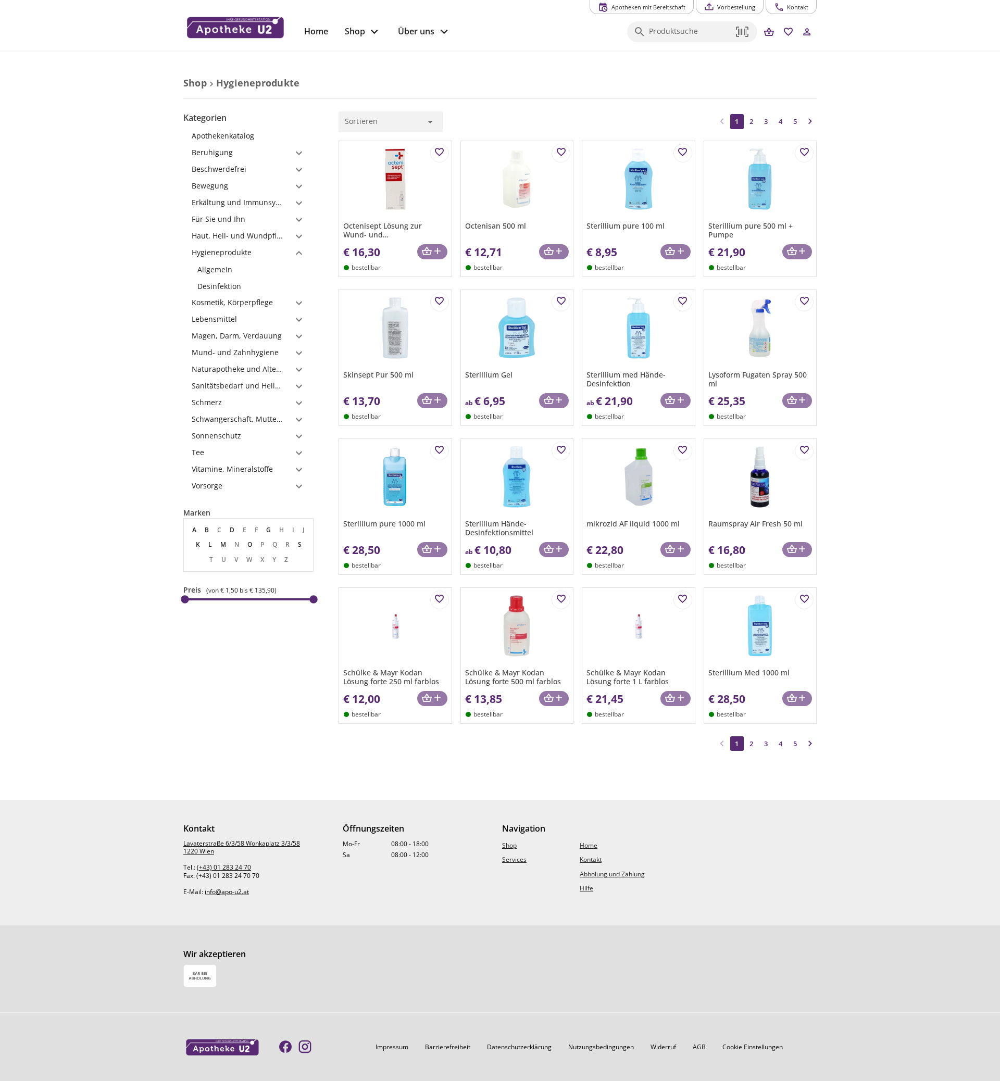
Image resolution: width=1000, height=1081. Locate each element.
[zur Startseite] (239, 28)
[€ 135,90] (313, 599)
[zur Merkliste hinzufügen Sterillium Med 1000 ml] (804, 599)
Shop (509, 845)
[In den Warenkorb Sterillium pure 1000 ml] (432, 549)
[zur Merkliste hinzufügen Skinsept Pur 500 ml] (439, 302)
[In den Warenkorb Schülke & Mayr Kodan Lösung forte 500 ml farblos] (554, 698)
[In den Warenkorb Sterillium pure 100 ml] (675, 251)
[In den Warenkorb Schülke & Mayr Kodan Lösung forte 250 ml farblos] (432, 698)
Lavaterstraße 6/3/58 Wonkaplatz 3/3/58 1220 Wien (241, 847)
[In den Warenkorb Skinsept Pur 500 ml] (432, 400)
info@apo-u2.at (227, 891)
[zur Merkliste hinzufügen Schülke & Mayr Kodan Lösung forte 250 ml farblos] (439, 599)
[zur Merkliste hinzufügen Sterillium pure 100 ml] (682, 153)
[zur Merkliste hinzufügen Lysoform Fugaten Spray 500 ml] (804, 302)
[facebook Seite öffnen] (285, 1047)
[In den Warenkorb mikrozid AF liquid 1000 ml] (675, 549)
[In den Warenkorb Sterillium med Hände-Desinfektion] (675, 400)
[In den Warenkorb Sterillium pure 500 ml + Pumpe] (797, 251)
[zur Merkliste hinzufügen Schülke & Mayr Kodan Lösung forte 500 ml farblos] (561, 599)
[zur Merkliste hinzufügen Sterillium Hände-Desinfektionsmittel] (561, 451)
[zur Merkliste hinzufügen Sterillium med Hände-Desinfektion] (682, 302)
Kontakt (591, 859)
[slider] (248, 599)
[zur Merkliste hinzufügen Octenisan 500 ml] (561, 153)
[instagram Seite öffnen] (304, 1047)
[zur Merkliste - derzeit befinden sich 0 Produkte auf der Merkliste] (788, 32)
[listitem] (248, 269)
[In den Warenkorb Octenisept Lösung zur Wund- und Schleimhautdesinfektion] (432, 251)
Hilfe (586, 888)
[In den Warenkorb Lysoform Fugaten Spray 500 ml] (797, 400)
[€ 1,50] (185, 599)
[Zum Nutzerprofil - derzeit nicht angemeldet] (807, 32)
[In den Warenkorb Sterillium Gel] (554, 400)
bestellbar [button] (366, 267)
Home (588, 845)
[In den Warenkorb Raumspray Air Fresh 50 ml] (797, 549)
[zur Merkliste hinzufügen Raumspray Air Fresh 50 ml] (804, 451)
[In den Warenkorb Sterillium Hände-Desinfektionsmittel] (554, 549)
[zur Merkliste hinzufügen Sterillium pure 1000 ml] (439, 451)
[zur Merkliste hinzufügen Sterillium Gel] (561, 302)
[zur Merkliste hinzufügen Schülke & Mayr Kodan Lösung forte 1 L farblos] (682, 599)
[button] (743, 32)
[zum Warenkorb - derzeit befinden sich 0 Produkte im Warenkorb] (769, 32)
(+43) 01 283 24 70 (224, 867)
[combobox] (689, 35)
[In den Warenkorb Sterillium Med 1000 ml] (797, 698)
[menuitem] (316, 31)
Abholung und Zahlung (612, 874)
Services (514, 859)
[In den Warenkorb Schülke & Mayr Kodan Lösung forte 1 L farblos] (675, 698)
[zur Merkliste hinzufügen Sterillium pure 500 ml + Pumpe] (804, 153)
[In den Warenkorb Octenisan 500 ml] (554, 251)
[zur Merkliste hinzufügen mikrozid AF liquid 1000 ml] (682, 451)
